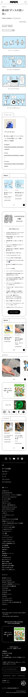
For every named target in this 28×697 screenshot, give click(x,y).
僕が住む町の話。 (6, 547)
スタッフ (14, 675)
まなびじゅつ (4, 604)
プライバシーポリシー (15, 662)
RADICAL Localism (6, 503)
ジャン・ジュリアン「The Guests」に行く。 (15, 271)
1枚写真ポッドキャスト (6, 578)
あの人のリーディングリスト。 (8, 511)
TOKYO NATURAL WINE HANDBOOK (10, 616)
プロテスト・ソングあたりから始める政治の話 (11, 602)
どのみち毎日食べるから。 (7, 600)
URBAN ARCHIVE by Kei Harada (9, 507)
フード (4, 477)
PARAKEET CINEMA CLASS (8, 582)
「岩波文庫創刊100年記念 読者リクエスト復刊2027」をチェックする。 (14, 274)
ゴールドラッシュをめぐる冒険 (8, 527)
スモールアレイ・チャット (7, 598)
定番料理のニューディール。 (8, 553)
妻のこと (4, 551)
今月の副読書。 (5, 545)
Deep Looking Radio (7, 580)
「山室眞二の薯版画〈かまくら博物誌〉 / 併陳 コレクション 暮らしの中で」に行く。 (14, 292)
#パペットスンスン (6, 30)
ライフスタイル (6, 482)
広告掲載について (5, 680)
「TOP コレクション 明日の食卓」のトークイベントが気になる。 (14, 283)
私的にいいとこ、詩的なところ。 (8, 569)
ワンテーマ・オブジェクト (7, 539)
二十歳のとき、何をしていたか (8, 541)
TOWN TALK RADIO (6, 590)
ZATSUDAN (4, 592)
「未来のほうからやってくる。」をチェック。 (14, 307)
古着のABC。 (5, 549)
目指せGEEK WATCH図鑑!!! (8, 565)
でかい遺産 (4, 533)
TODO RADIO (5, 588)
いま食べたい (5, 513)
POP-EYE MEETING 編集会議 (9, 586)
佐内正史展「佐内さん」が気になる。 (13, 252)
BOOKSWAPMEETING (7, 493)
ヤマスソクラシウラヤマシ (7, 537)
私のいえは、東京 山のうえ (7, 567)
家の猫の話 (4, 555)
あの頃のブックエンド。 (7, 594)
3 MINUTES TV (5, 491)
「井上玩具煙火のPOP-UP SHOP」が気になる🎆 (14, 261)
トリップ (4, 474)
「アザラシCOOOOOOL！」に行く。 (13, 255)
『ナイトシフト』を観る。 (10, 268)
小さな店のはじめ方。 (6, 557)
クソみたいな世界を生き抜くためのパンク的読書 (12, 523)
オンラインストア (21, 675)
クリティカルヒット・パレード (8, 525)
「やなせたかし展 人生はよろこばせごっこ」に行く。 (15, 287)
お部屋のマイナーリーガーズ (8, 521)
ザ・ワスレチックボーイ (7, 531)
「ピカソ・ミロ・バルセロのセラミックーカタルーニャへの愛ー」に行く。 (15, 304)
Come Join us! (6, 675)
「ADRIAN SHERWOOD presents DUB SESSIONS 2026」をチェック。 (14, 233)
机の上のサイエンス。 (6, 559)
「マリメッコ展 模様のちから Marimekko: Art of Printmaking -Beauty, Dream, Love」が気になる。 (14, 297)
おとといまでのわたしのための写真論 (10, 519)
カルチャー (5, 471)
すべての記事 (6, 469)
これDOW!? (4, 596)
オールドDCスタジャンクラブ (8, 515)
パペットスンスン (5, 535)
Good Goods (5, 501)
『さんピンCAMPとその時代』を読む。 (14, 258)
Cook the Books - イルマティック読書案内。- (12, 495)
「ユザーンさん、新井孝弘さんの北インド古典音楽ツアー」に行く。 (14, 245)
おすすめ (4, 517)
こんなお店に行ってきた (7, 529)
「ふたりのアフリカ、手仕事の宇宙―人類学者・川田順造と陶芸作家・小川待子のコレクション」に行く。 (14, 279)
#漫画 (13, 30)
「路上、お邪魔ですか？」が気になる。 (13, 300)
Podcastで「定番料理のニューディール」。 (11, 584)
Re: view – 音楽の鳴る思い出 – (9, 505)
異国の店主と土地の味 (7, 563)
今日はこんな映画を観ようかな (8, 543)
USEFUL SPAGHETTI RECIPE (8, 509)
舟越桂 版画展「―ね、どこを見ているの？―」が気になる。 (14, 237)
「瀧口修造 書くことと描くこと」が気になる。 (14, 241)
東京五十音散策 (5, 561)
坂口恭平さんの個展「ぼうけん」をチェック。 (14, 265)
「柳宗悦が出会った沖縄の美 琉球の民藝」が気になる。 (15, 249)
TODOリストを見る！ (14, 312)
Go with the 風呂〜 (6, 499)
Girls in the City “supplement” (9, 497)
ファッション (6, 479)
